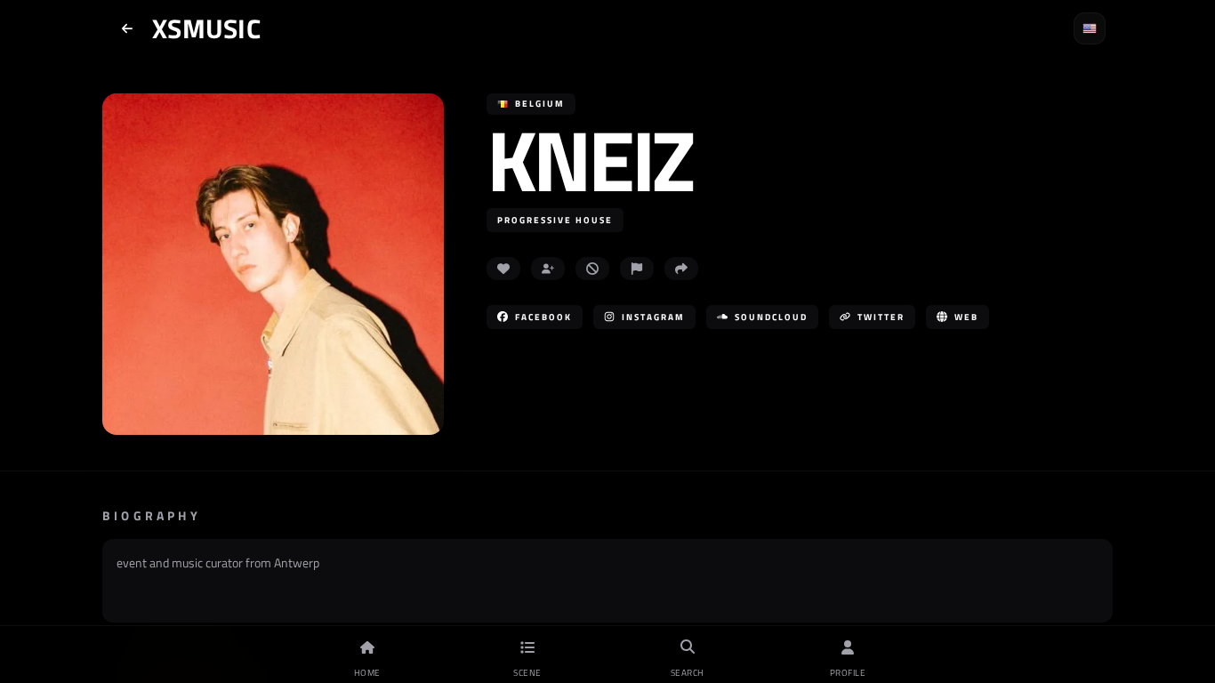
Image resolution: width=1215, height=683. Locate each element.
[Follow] (548, 268)
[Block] (592, 268)
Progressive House (555, 220)
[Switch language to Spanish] (1090, 28)
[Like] (503, 268)
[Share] (681, 268)
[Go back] (127, 28)
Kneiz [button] (589, 159)
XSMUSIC (206, 28)
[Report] (637, 268)
